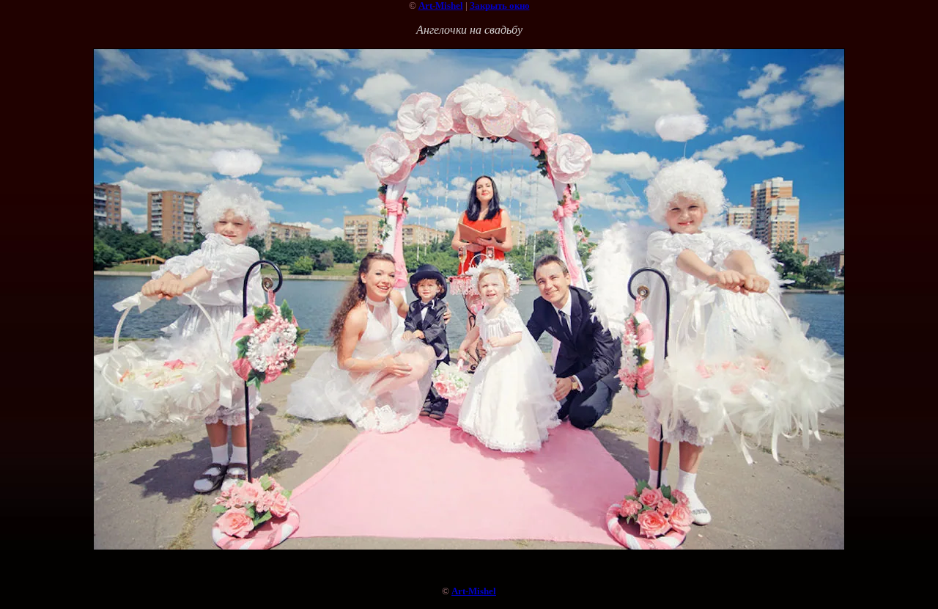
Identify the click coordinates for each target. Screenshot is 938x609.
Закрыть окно (500, 5)
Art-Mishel (440, 5)
